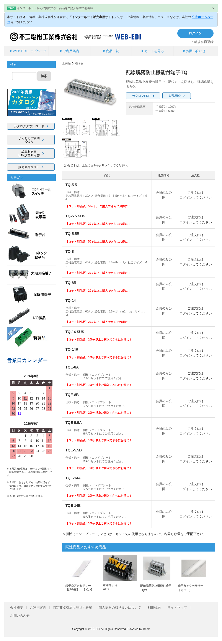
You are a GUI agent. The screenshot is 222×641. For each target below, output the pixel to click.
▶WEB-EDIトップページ (28, 51)
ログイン (185, 197)
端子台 (79, 63)
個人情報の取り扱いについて (120, 607)
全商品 (66, 63)
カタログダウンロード (29, 126)
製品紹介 (175, 95)
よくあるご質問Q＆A (29, 139)
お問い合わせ (20, 615)
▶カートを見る (152, 51)
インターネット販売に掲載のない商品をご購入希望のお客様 (55, 8)
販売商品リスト (29, 167)
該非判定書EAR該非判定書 (29, 153)
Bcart (146, 629)
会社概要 (16, 607)
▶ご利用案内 (69, 51)
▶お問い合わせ (194, 51)
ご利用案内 (38, 607)
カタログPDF (141, 95)
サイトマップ (177, 607)
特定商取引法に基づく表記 (72, 607)
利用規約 (154, 607)
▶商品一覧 (111, 51)
